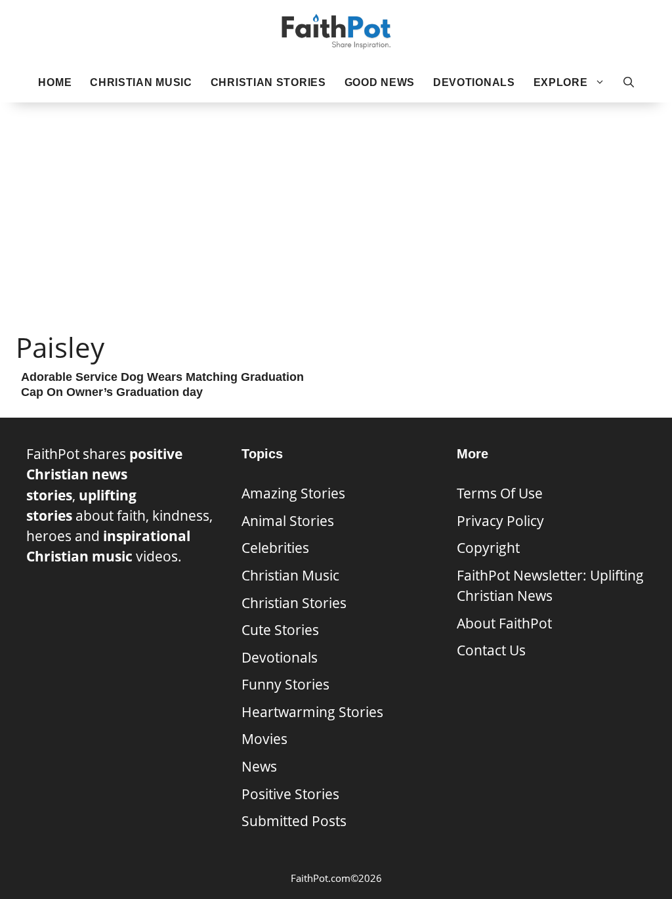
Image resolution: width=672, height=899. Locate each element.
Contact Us (491, 650)
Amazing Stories (293, 493)
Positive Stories (290, 794)
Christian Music (141, 82)
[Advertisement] (336, 198)
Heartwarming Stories (312, 712)
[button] (628, 82)
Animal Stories (288, 521)
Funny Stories (285, 684)
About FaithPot (504, 623)
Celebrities (275, 547)
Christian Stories (268, 82)
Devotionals (474, 82)
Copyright (488, 547)
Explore (561, 82)
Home (55, 82)
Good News (380, 82)
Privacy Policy (500, 521)
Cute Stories (280, 630)
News (259, 766)
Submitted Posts (294, 821)
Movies (264, 739)
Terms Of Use (500, 493)
